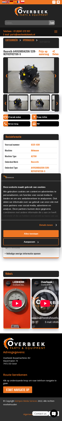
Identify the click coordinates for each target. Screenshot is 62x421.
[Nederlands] (4, 1)
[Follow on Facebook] (54, 2)
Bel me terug (13, 124)
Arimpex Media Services (26, 401)
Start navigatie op (17, 390)
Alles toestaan (31, 233)
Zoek (52, 22)
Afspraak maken (14, 117)
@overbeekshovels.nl (25, 34)
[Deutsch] (11, 1)
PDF (38, 124)
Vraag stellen (42, 117)
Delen (55, 54)
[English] (8, 1)
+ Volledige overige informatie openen (23, 253)
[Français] (19, 1)
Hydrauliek (28, 40)
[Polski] (23, 1)
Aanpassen (29, 242)
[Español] (15, 1)
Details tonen (46, 225)
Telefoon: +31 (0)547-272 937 (16, 31)
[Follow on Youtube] (58, 2)
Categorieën (11, 40)
